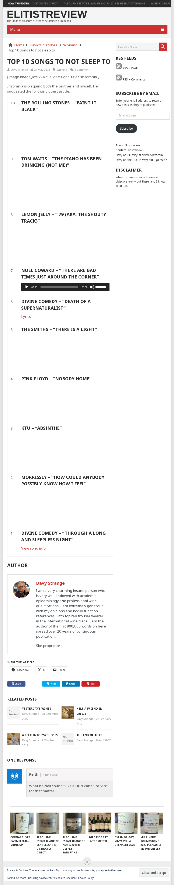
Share (18, 684)
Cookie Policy (86, 878)
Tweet (52, 684)
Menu (15, 29)
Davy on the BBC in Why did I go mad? (141, 160)
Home (19, 45)
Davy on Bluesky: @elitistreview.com (139, 155)
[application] (65, 287)
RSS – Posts (130, 68)
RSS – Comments (133, 79)
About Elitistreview (128, 145)
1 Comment (82, 70)
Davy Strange (19, 70)
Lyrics (26, 316)
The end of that (89, 735)
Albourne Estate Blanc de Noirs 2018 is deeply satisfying (96, 3)
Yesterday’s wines (36, 708)
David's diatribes (43, 45)
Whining (70, 45)
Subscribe (126, 128)
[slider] (101, 286)
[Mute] (92, 287)
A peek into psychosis (40, 735)
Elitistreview (47, 14)
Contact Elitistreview (129, 150)
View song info (33, 548)
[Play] (27, 287)
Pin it (92, 684)
